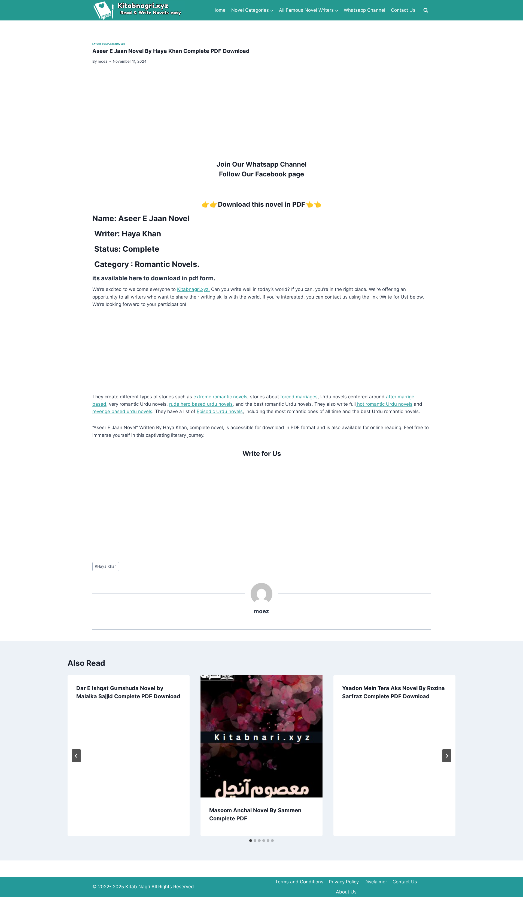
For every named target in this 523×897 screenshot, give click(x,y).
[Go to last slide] (76, 755)
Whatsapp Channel (364, 10)
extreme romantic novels (220, 396)
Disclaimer (375, 881)
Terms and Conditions (299, 881)
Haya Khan (106, 566)
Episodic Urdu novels (220, 411)
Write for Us (261, 453)
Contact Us (403, 10)
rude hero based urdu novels (201, 404)
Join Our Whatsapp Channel (262, 164)
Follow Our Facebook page (261, 174)
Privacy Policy (344, 881)
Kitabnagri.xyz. (193, 289)
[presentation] (261, 736)
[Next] (446, 755)
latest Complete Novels (108, 44)
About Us (346, 892)
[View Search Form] (426, 10)
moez (261, 611)
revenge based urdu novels (122, 411)
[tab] (250, 840)
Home (219, 10)
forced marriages (299, 396)
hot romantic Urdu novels (384, 404)
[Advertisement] (255, 111)
